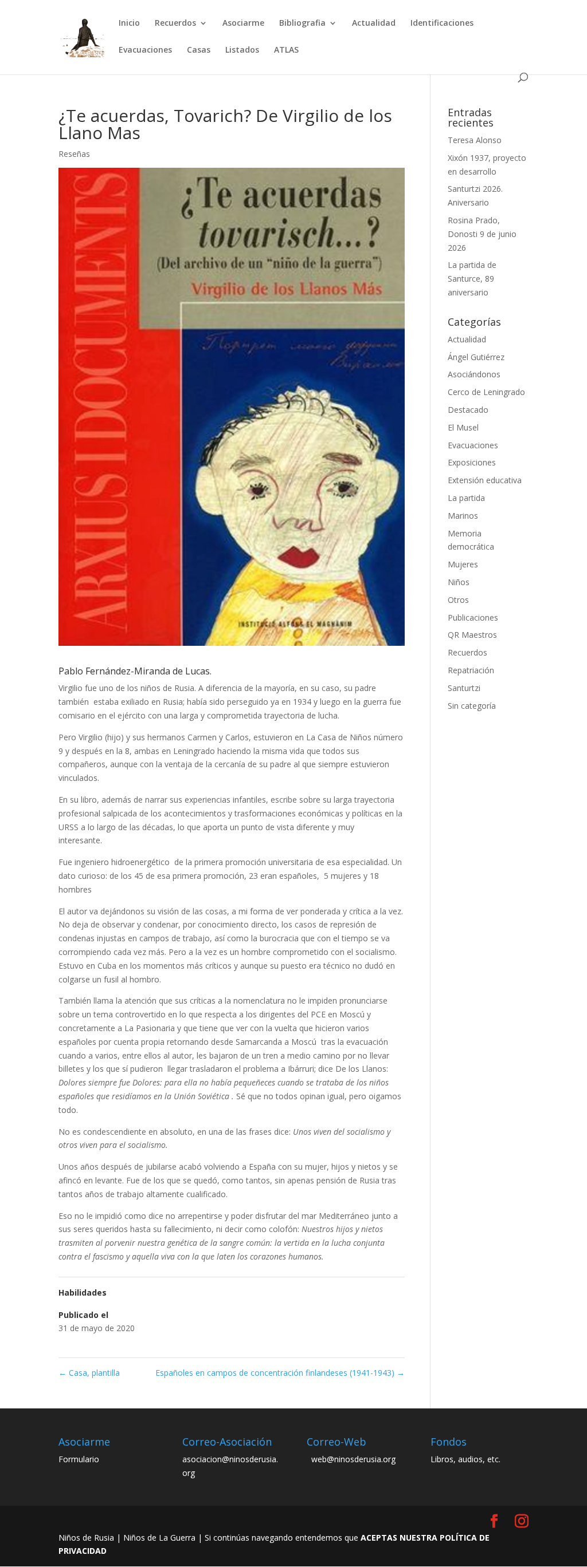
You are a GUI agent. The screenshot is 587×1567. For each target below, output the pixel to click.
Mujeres (463, 564)
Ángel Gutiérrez (476, 357)
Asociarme (243, 23)
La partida (466, 497)
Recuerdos (175, 23)
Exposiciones (472, 462)
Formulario (78, 1459)
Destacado (468, 409)
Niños (458, 582)
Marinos (463, 515)
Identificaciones (441, 23)
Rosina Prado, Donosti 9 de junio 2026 (482, 234)
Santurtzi (464, 687)
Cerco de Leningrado (486, 391)
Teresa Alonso (475, 140)
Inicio (129, 23)
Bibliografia (302, 23)
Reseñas (74, 153)
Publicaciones (473, 617)
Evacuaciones (145, 50)
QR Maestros (472, 634)
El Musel (463, 427)
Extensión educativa (485, 480)
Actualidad (374, 23)
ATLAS (286, 50)
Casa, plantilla (89, 1372)
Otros (458, 599)
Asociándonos (474, 374)
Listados (242, 50)
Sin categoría (472, 705)
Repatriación (471, 670)
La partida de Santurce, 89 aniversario (472, 278)
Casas (198, 50)
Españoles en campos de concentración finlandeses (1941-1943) (280, 1372)
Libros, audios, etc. (465, 1459)
